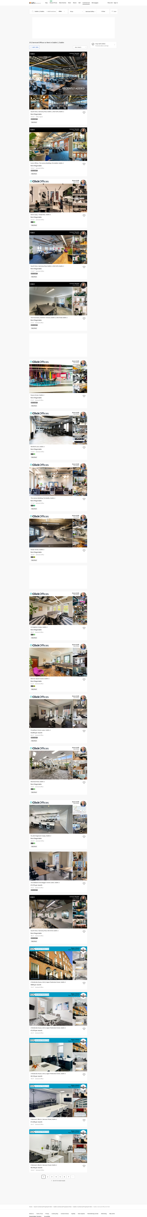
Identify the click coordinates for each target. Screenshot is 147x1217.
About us (31, 1213)
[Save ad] (84, 112)
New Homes (62, 3)
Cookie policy (55, 1213)
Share (74, 3)
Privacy (47, 1213)
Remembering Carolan (93, 1213)
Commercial (86, 3)
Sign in (116, 3)
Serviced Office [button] (90, 11)
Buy (46, 3)
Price (71, 11)
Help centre (112, 1213)
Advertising (104, 1213)
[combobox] (48, 11)
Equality (73, 1213)
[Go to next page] (73, 1176)
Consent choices (65, 1213)
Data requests (81, 1213)
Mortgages (95, 2)
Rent (69, 3)
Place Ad (110, 2)
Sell (79, 3)
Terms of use (39, 1213)
